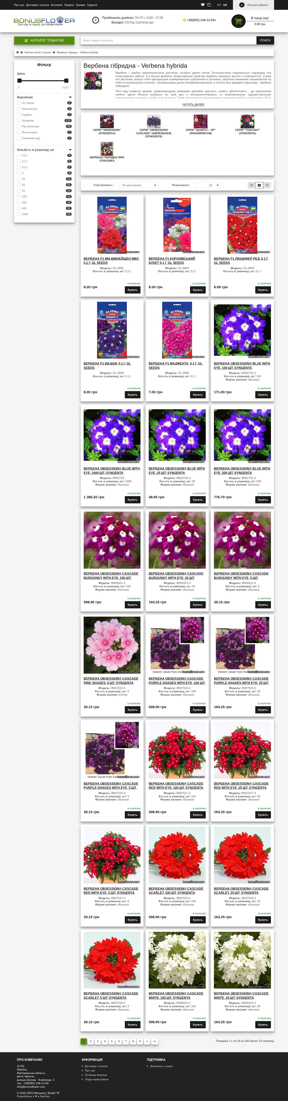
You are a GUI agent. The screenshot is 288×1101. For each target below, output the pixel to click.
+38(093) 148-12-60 (201, 20)
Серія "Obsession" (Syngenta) (107, 131)
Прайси (69, 4)
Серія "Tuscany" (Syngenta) (247, 131)
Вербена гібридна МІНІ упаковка (107, 159)
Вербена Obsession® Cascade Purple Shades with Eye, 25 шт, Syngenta (241, 683)
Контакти (56, 4)
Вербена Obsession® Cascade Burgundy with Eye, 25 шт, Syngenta (176, 578)
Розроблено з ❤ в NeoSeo (33, 1096)
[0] (19, 81)
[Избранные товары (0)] (203, 5)
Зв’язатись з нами (161, 1066)
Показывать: (181, 185)
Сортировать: (103, 185)
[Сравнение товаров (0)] (209, 5)
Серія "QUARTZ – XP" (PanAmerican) (201, 131)
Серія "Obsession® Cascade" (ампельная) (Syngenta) (153, 133)
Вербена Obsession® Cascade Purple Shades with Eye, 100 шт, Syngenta (177, 683)
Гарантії (92, 4)
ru (219, 4)
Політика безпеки (96, 1075)
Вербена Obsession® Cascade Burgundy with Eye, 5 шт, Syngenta (241, 578)
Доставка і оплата (37, 4)
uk (225, 4)
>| (154, 1041)
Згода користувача (97, 1079)
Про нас (19, 4)
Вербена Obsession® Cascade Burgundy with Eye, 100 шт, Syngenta (111, 578)
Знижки (80, 4)
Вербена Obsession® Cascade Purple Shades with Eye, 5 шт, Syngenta (111, 788)
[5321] (66, 81)
